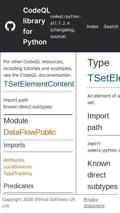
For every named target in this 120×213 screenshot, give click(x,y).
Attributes (14, 160)
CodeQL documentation (45, 75)
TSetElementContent (39, 84)
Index (93, 26)
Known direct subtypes (28, 106)
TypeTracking (18, 173)
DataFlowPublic (30, 132)
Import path (16, 100)
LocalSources (18, 166)
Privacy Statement (94, 202)
